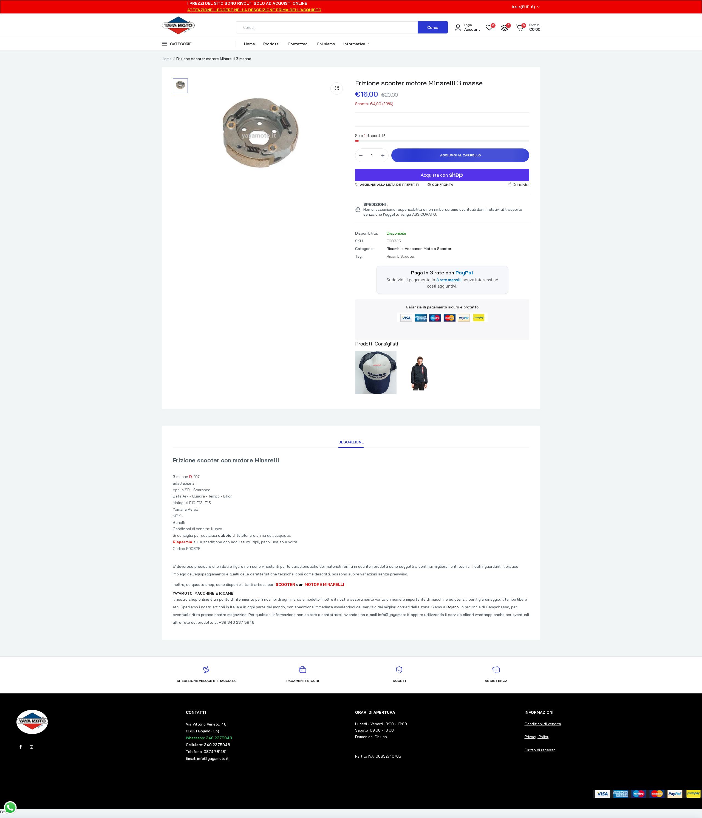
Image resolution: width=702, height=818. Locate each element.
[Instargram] (31, 747)
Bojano (452, 607)
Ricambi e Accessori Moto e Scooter (419, 248)
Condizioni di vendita (543, 723)
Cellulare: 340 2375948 (208, 744)
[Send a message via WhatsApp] (10, 807)
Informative (354, 43)
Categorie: (364, 248)
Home (249, 43)
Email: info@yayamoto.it (207, 758)
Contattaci (298, 43)
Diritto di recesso (540, 749)
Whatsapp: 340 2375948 (209, 737)
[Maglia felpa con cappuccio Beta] (419, 373)
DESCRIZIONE (351, 442)
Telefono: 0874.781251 (206, 751)
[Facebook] (20, 747)
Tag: (359, 256)
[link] (687, 778)
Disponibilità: (366, 233)
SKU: (359, 240)
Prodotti (271, 43)
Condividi (521, 184)
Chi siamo (326, 43)
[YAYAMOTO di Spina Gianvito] (178, 27)
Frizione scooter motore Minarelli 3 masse (419, 83)
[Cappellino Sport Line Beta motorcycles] (376, 373)
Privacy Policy (537, 736)
